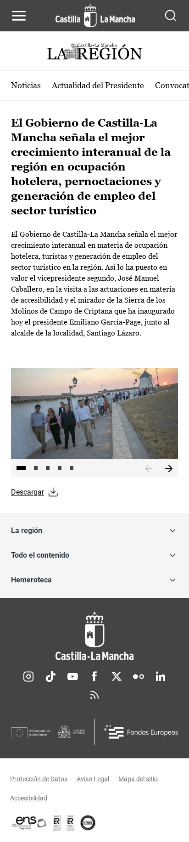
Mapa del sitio (138, 779)
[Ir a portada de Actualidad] (94, 52)
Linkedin (161, 676)
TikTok (50, 676)
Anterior (148, 469)
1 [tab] (21, 468)
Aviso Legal (93, 779)
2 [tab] (36, 468)
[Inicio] (94, 636)
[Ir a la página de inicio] (95, 15)
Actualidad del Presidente (98, 85)
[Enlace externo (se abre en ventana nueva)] (70, 823)
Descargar (27, 492)
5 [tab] (71, 468)
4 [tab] (59, 468)
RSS (94, 694)
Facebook (94, 676)
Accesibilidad (28, 798)
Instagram (28, 676)
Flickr (139, 676)
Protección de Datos (38, 779)
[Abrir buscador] (171, 16)
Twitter (117, 676)
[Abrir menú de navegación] (18, 15)
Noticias (26, 85)
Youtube (72, 676)
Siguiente (168, 469)
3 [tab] (48, 468)
